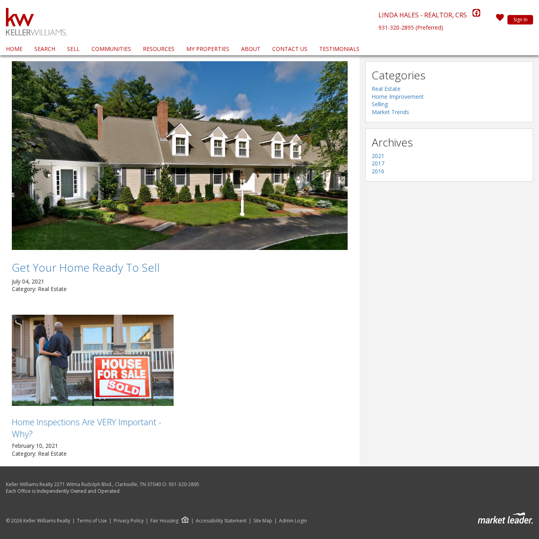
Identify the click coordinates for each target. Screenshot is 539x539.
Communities (111, 49)
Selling (380, 104)
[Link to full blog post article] (180, 155)
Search (44, 49)
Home (14, 49)
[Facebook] (476, 15)
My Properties (207, 49)
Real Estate (386, 88)
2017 (378, 163)
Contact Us (289, 49)
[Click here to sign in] (500, 19)
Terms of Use (92, 521)
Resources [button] (158, 49)
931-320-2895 (183, 484)
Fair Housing (164, 520)
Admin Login (293, 521)
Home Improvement (398, 96)
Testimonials (339, 49)
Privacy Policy (129, 521)
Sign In (520, 19)
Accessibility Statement (221, 521)
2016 (378, 171)
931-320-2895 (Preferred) (410, 27)
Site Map (262, 521)
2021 (378, 156)
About (250, 49)
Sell (73, 49)
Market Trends (390, 112)
